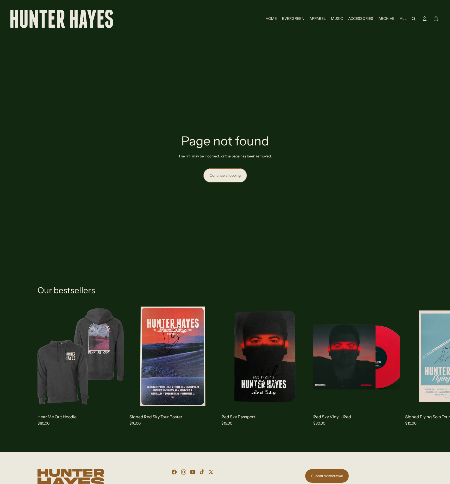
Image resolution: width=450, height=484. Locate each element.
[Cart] (436, 18)
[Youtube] (193, 472)
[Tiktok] (202, 472)
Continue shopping (225, 175)
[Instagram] (183, 472)
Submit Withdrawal (327, 476)
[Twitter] (211, 472)
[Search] (413, 18)
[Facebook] (174, 472)
